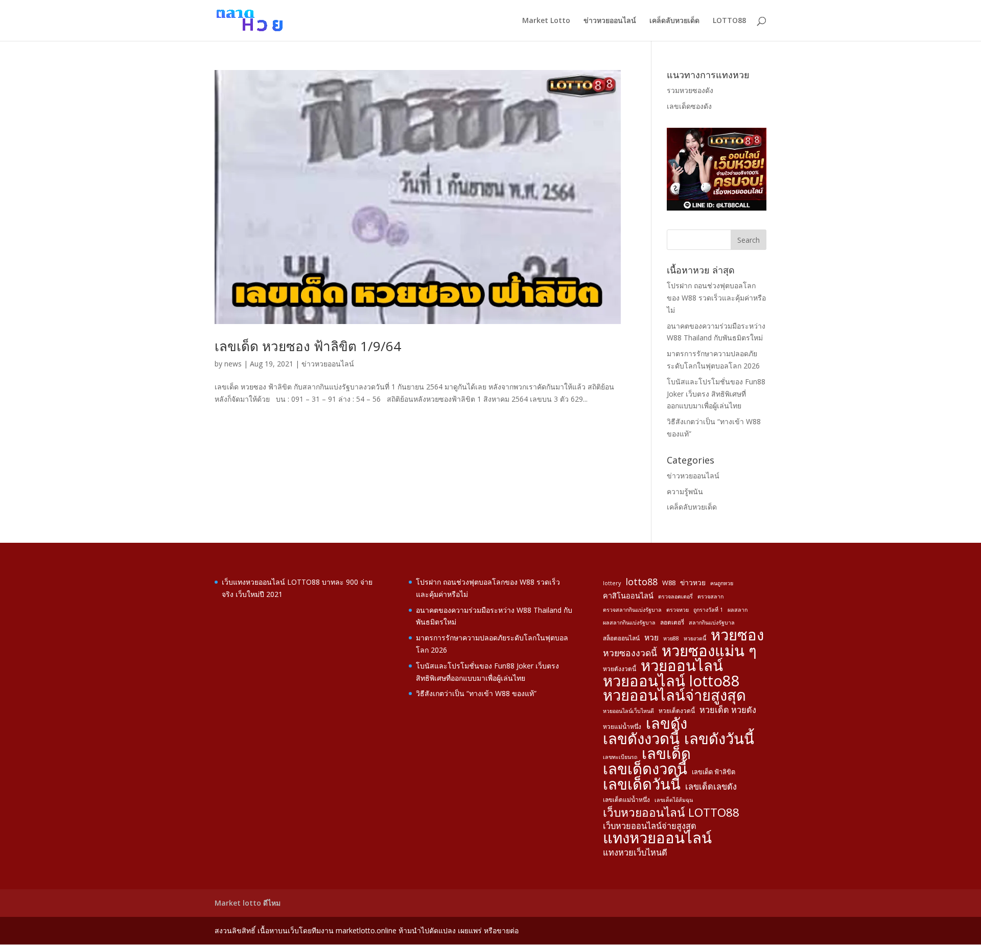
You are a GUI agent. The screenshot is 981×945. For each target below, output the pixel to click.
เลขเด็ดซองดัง (689, 106)
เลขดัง (666, 724)
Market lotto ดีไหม (248, 903)
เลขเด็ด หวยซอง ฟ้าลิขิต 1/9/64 (308, 346)
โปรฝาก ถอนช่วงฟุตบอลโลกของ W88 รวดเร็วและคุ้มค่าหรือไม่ (716, 298)
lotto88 (641, 582)
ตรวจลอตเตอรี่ (675, 596)
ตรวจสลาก (710, 596)
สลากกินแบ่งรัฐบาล (712, 622)
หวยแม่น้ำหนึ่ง (622, 726)
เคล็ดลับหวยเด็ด (674, 21)
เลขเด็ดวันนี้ (642, 784)
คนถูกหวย (721, 583)
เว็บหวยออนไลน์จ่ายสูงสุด (649, 826)
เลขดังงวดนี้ (641, 739)
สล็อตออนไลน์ (621, 638)
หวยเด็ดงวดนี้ (677, 710)
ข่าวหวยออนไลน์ (609, 21)
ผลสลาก (738, 609)
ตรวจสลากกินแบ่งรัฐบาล (632, 609)
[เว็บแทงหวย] (716, 208)
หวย (651, 637)
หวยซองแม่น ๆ (709, 651)
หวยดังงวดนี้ (619, 668)
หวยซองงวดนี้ (630, 653)
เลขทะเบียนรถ (620, 756)
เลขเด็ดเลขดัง (711, 786)
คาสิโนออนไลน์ (628, 596)
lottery (612, 583)
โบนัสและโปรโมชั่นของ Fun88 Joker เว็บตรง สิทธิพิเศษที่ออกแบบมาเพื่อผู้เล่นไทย (716, 394)
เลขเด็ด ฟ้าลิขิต (713, 771)
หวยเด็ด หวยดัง (727, 710)
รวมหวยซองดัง (690, 90)
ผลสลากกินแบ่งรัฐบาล (629, 622)
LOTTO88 (729, 21)
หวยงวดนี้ (695, 638)
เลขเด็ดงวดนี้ (645, 769)
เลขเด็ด (666, 754)
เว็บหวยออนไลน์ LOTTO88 (671, 812)
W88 (668, 582)
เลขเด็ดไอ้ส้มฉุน (674, 799)
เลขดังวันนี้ (719, 739)
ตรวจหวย (677, 609)
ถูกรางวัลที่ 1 (708, 609)
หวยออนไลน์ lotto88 (671, 681)
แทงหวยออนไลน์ (657, 838)
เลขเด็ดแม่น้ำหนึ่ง (626, 799)
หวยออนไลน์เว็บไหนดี (628, 710)
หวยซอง (737, 635)
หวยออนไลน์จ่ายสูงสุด (674, 695)
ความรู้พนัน (685, 491)
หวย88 (671, 638)
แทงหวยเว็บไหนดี (635, 852)
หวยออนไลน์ (682, 666)
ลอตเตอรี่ (672, 622)
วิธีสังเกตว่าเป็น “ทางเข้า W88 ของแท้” (476, 693)
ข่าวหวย (693, 582)
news (233, 363)
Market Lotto (546, 21)
